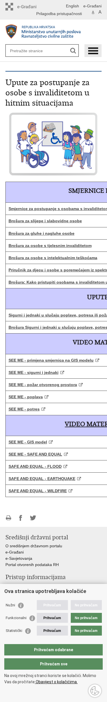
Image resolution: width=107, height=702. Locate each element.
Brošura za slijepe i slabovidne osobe (45, 221)
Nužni (10, 605)
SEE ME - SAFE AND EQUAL (35, 454)
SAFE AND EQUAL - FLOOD (35, 466)
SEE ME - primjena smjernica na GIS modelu (51, 360)
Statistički (14, 630)
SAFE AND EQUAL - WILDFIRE (38, 491)
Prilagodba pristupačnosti (59, 13)
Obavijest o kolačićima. (56, 682)
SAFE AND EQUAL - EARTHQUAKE (42, 478)
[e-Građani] (29, 7)
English (72, 6)
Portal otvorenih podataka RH (32, 564)
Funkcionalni (16, 618)
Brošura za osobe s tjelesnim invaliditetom (50, 245)
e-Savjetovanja (18, 558)
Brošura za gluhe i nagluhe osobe (41, 233)
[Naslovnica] (53, 32)
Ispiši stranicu (8, 518)
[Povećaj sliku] (53, 143)
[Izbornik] (93, 50)
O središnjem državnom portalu (33, 546)
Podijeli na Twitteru (33, 518)
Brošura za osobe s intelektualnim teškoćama (53, 257)
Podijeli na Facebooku (21, 518)
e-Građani (92, 6)
